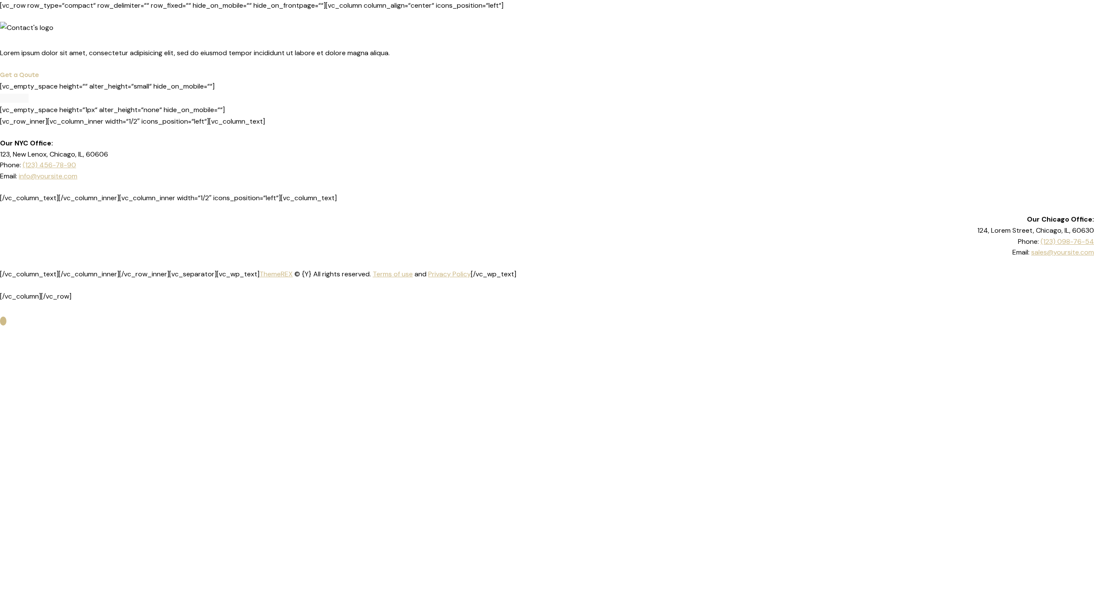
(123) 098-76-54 (1067, 241)
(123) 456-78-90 (49, 164)
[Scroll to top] (3, 321)
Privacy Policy (449, 274)
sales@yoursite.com (1062, 252)
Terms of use (393, 274)
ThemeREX (276, 274)
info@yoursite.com (48, 176)
